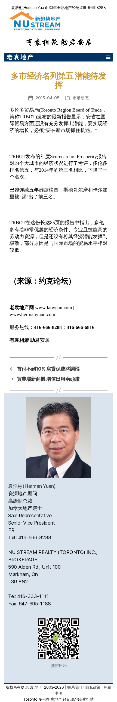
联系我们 (74, 687)
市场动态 (81, 97)
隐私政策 (92, 687)
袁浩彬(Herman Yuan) (32, 486)
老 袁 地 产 (20, 57)
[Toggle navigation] (108, 57)
